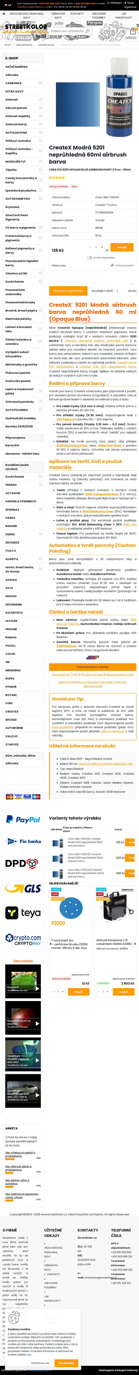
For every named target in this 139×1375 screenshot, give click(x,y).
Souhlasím (66, 1363)
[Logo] (26, 31)
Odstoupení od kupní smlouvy (118, 1370)
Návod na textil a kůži (120, 675)
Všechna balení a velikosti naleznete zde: (105, 764)
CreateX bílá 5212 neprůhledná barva (108, 367)
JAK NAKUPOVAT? (124, 15)
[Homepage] (4, 14)
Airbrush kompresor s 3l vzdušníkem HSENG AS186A (114, 942)
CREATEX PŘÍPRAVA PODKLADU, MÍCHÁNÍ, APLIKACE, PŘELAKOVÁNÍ (92, 684)
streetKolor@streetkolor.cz (32, 7)
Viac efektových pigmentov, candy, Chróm (22, 1196)
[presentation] (50, 943)
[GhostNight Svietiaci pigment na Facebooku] (23, 1075)
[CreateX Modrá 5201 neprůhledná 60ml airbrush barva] (92, 98)
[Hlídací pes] (114, 265)
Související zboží (105, 291)
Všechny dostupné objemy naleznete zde (96, 341)
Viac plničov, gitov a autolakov (17, 1182)
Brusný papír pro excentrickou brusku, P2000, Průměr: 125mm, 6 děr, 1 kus (69, 944)
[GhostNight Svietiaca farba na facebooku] (23, 1039)
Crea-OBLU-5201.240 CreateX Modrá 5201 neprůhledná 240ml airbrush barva (86, 873)
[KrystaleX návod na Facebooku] (23, 1002)
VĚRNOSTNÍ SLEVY (58, 15)
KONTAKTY (77, 13)
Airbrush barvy (24, 44)
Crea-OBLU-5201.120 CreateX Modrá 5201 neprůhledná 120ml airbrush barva (85, 858)
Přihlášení (116, 3)
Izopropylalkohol (63, 727)
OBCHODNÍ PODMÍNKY (99, 15)
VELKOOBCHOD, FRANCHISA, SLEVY (27, 15)
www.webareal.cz (40, 1370)
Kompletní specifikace (68, 291)
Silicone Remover (113, 731)
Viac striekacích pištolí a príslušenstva (20, 1154)
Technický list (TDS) (65, 675)
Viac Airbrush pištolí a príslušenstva (18, 1168)
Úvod (8, 44)
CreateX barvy (46, 44)
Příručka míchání (92, 675)
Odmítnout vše (40, 1363)
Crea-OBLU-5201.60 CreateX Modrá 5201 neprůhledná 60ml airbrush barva (85, 842)
